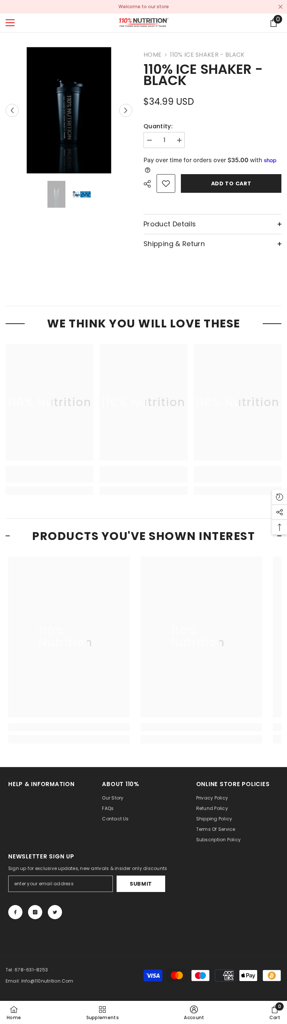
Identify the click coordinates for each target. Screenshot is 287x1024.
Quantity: (158, 126)
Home (152, 55)
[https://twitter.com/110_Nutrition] (55, 912)
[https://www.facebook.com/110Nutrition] (15, 912)
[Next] (125, 110)
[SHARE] (150, 184)
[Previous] (12, 110)
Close (280, 7)
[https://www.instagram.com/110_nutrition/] (35, 912)
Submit (141, 884)
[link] (49, 474)
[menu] (10, 22)
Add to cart (231, 183)
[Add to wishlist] (166, 183)
